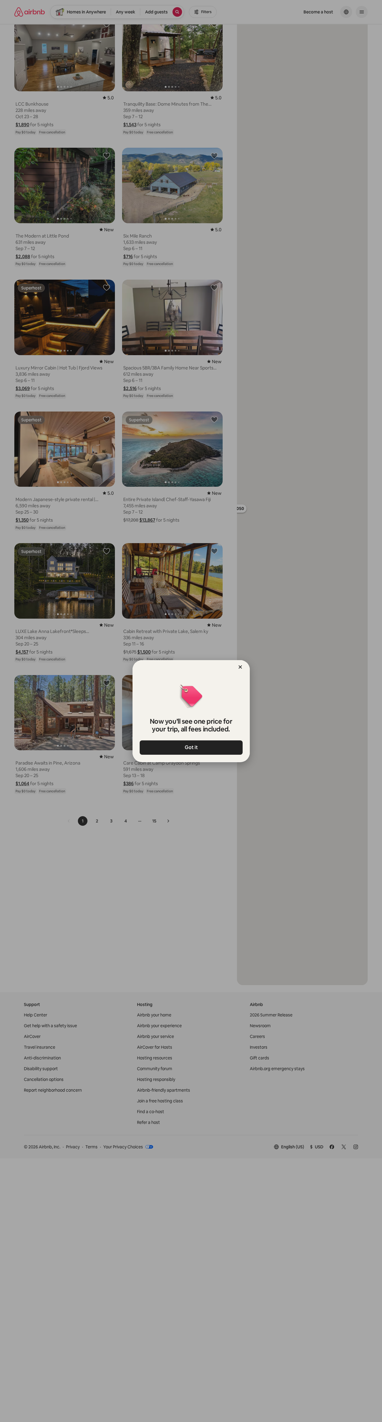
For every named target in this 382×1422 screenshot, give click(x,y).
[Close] (240, 667)
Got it (191, 747)
